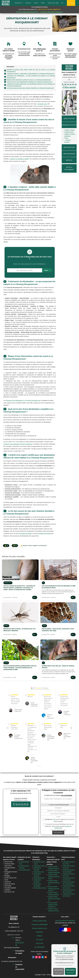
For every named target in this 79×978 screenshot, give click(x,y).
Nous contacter (71, 2)
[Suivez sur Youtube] (45, 957)
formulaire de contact (43, 533)
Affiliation (39, 935)
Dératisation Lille (39, 872)
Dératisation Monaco (40, 888)
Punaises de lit (68, 132)
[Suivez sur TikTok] (39, 957)
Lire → (34, 597)
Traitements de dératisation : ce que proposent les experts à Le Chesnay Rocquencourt (31, 76)
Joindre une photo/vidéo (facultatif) (59, 804)
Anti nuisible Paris (24, 870)
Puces (66, 138)
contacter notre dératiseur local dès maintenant (17, 444)
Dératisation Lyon (39, 878)
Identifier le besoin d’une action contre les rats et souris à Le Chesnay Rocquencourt (31, 70)
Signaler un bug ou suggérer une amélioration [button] (34, 545)
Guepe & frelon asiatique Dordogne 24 (54, 898)
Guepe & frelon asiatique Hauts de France (54, 876)
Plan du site (39, 943)
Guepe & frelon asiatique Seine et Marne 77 (53, 888)
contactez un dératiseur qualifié (19, 159)
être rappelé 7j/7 (55, 9)
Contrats (36, 2)
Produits (43, 2)
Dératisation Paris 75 (40, 866)
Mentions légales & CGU (39, 928)
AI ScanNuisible (39, 947)
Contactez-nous (42, 104)
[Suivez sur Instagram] (36, 957)
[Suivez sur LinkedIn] (42, 957)
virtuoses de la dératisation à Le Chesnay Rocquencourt (23, 400)
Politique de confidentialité (39, 924)
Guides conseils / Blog (53, 2)
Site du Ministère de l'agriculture (65, 920)
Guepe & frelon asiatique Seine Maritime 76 (53, 904)
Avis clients (39, 939)
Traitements (28, 2)
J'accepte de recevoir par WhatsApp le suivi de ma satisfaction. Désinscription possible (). (59, 826)
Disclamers (39, 932)
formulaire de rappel (25, 533)
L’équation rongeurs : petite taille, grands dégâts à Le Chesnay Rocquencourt (30, 73)
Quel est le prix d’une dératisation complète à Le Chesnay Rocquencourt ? (30, 82)
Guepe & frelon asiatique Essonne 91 (53, 882)
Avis (62, 2)
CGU (54, 819)
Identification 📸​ (18, 2)
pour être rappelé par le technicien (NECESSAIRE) (59, 820)
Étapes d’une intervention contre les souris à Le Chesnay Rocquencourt (29, 80)
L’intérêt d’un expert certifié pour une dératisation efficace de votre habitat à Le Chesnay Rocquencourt (31, 85)
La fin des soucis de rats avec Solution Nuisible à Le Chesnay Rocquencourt (30, 88)
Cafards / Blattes (69, 130)
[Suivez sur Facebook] (33, 957)
